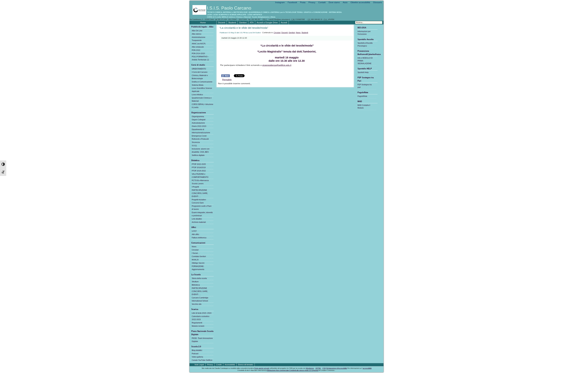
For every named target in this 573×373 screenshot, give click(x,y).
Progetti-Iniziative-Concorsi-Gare (199, 201)
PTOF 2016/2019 (199, 167)
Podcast (195, 354)
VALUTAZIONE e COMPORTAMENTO (200, 175)
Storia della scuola (199, 278)
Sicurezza (196, 142)
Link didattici (197, 219)
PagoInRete (362, 96)
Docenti (221, 22)
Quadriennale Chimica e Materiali (202, 99)
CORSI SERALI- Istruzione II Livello (202, 105)
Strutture (195, 282)
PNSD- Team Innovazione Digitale (202, 339)
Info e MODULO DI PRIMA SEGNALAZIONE (365, 61)
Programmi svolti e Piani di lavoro (201, 207)
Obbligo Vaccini (198, 263)
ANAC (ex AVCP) (198, 44)
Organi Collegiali (198, 120)
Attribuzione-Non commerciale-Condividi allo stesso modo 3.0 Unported (292, 370)
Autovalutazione (198, 123)
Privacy (311, 2)
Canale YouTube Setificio (202, 360)
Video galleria (197, 357)
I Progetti (195, 187)
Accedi (284, 22)
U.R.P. (194, 231)
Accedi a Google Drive (267, 22)
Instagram (280, 2)
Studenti (232, 22)
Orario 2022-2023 (199, 126)
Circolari (277, 33)
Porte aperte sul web (261, 368)
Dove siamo (334, 2)
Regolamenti (197, 323)
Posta (302, 2)
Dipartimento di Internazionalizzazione (201, 131)
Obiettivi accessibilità (360, 2)
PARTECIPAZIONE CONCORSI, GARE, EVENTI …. (200, 193)
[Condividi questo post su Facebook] (225, 77)
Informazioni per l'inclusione (364, 32)
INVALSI (195, 260)
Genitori (243, 22)
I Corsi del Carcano (199, 72)
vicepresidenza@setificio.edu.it (276, 65)
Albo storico (196, 34)
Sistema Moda (197, 85)
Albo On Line (197, 31)
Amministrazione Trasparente (198, 38)
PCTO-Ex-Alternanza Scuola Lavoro (200, 182)
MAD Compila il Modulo (364, 106)
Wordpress (310, 368)
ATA (252, 22)
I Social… (196, 253)
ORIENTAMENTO (199, 69)
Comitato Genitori (199, 256)
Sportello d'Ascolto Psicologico (365, 44)
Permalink (227, 80)
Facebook (292, 2)
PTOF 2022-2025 (199, 164)
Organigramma (198, 116)
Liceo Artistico (197, 95)
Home (203, 22)
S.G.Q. (194, 146)
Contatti (322, 2)
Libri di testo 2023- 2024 (201, 313)
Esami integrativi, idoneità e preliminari (202, 214)
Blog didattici (197, 350)
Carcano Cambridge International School (200, 299)
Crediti (219, 365)
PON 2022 (196, 50)
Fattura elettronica (199, 238)
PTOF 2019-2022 (199, 171)
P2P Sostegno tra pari (365, 86)
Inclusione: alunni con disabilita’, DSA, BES (201, 150)
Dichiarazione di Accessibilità (336, 368)
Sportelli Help (363, 72)
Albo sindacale (198, 47)
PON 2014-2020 (198, 53)
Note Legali (199, 365)
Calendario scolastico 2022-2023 (200, 318)
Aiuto (345, 2)
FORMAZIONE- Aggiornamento (198, 267)
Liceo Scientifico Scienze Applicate (202, 89)
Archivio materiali (199, 222)
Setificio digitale (198, 155)
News (298, 33)
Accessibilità (230, 365)
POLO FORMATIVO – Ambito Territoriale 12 (200, 58)
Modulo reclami (198, 326)
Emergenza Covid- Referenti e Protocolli (200, 137)
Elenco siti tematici (245, 365)
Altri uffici (195, 234)
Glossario (377, 2)
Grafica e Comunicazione (202, 82)
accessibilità (367, 368)
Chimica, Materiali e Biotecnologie (200, 77)
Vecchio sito (196, 304)
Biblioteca (196, 285)
